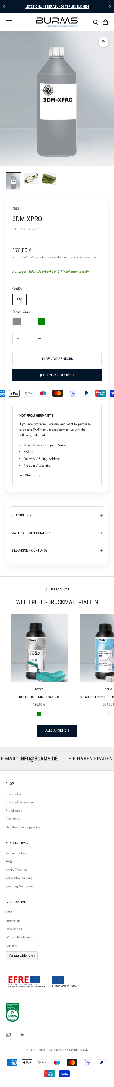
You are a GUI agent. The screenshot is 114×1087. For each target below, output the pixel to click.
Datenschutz (14, 929)
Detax (39, 689)
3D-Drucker (13, 794)
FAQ (9, 861)
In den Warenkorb (57, 358)
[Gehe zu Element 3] (48, 178)
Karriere (11, 945)
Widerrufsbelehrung (19, 937)
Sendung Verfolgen (19, 886)
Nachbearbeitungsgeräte (23, 827)
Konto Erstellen (16, 869)
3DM (15, 209)
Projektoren (14, 810)
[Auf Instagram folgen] (8, 1035)
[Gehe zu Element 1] (13, 181)
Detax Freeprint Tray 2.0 (39, 697)
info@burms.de (29, 475)
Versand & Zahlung (19, 877)
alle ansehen (57, 730)
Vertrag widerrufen (22, 955)
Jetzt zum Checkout (57, 375)
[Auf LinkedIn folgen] (22, 1035)
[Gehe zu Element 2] (31, 178)
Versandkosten (41, 257)
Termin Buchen (16, 853)
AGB (9, 912)
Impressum (13, 920)
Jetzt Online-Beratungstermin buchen (57, 6)
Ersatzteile (13, 818)
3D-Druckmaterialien (20, 802)
